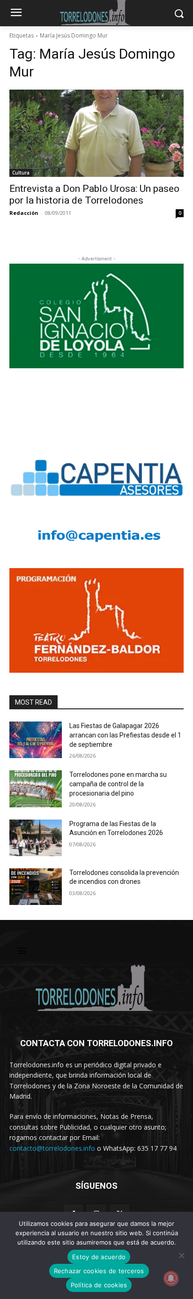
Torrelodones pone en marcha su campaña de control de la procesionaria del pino (118, 784)
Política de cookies (99, 1285)
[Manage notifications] (170, 1278)
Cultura (21, 172)
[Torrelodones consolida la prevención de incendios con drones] (35, 886)
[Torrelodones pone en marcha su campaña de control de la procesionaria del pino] (35, 788)
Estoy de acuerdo (99, 1257)
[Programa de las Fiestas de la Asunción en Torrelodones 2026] (35, 838)
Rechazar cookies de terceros (99, 1271)
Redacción (23, 212)
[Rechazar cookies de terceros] (181, 1255)
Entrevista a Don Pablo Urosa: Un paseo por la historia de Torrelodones (94, 194)
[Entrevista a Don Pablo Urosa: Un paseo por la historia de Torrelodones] (96, 133)
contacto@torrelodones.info (52, 1148)
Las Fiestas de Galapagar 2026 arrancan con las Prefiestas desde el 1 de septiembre (125, 735)
